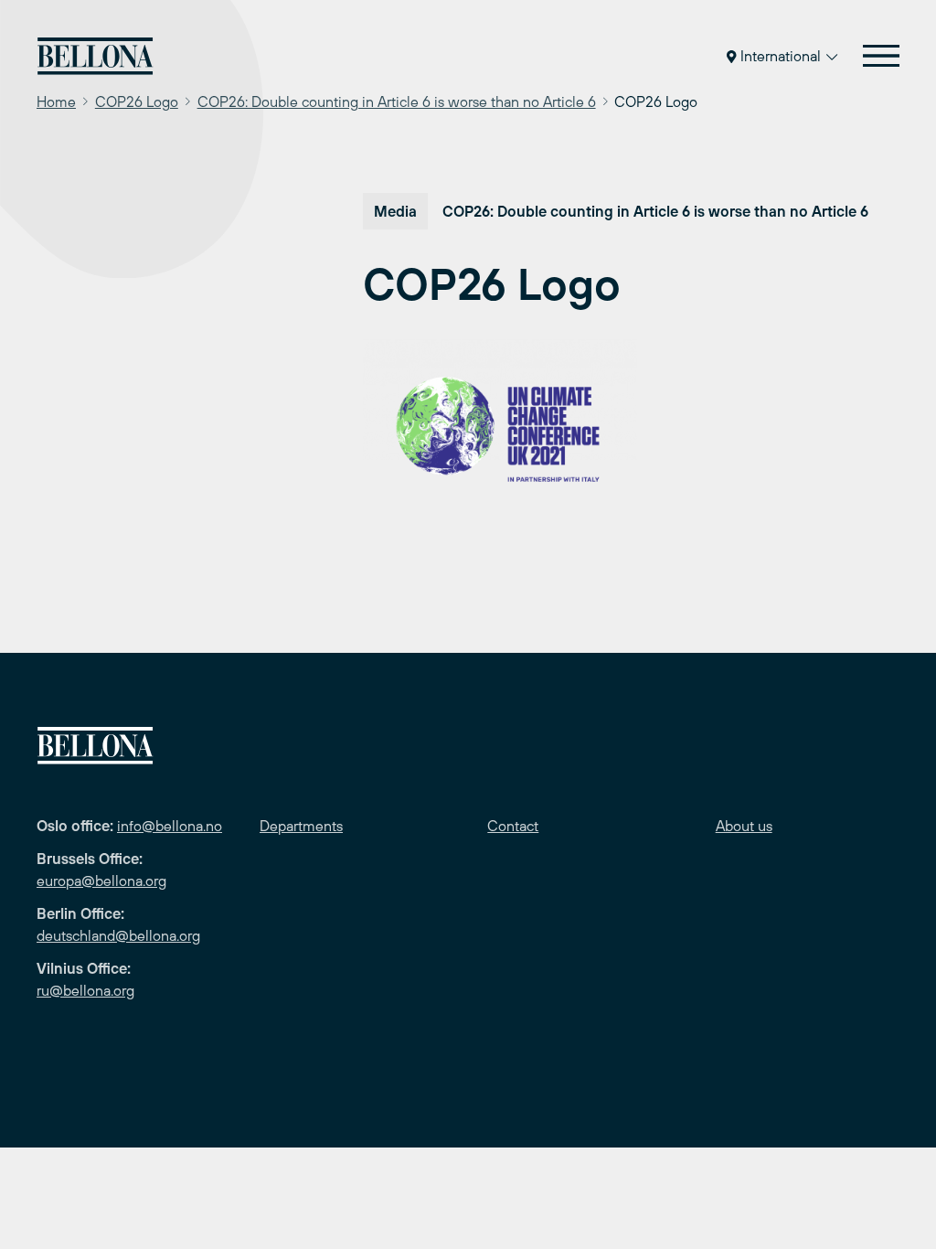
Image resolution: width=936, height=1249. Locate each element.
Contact (512, 825)
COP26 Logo (136, 101)
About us (744, 825)
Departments (301, 825)
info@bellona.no (169, 825)
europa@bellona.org (101, 880)
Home (56, 101)
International (780, 56)
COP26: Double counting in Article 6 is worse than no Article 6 (396, 101)
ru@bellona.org (85, 990)
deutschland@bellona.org (118, 935)
